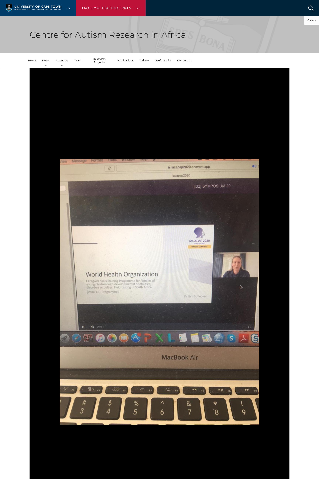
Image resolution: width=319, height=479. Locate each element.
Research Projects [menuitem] (99, 60)
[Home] (33, 8)
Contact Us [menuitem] (184, 60)
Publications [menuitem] (125, 60)
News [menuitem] (46, 60)
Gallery (311, 20)
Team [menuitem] (77, 60)
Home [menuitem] (32, 60)
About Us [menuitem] (62, 60)
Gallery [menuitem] (144, 60)
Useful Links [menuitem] (163, 60)
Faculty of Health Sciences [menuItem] (106, 8)
